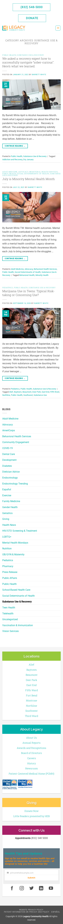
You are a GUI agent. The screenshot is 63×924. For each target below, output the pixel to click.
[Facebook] (11, 888)
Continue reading (15, 146)
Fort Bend (31, 695)
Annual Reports (31, 742)
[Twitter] (31, 888)
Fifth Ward (54, 392)
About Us (31, 737)
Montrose (31, 700)
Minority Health (41, 275)
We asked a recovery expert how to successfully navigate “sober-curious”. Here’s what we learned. (28, 62)
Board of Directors (31, 752)
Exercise (6, 495)
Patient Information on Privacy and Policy (26, 912)
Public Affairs (9, 578)
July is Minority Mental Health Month (28, 179)
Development (9, 459)
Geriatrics (7, 513)
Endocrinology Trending (15, 483)
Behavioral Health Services (16, 436)
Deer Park (36, 392)
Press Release (9, 572)
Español (6, 489)
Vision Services (10, 631)
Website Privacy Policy (31, 910)
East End (45, 392)
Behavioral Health (27, 275)
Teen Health (8, 607)
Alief (11, 392)
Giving (5, 519)
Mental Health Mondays (15, 542)
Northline (6, 395)
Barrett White (39, 75)
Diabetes (7, 465)
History (31, 763)
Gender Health (10, 507)
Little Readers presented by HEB (31, 816)
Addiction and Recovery (12, 159)
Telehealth (7, 613)
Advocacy (7, 424)
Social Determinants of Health (18, 595)
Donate (32, 18)
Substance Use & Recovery (17, 601)
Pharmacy (7, 566)
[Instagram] (21, 888)
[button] (58, 28)
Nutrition (7, 548)
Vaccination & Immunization (17, 625)
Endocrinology (10, 477)
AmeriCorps (8, 430)
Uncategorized (10, 619)
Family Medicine (11, 501)
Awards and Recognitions (31, 747)
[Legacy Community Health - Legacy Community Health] (13, 28)
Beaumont (26, 392)
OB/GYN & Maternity (13, 554)
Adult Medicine (10, 418)
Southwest (28, 395)
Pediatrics (7, 560)
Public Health (9, 584)
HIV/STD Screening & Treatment (19, 530)
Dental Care (8, 454)
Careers (31, 758)
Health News (9, 524)
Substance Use (40, 395)
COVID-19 (7, 448)
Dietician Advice (11, 471)
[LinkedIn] (41, 888)
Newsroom (31, 768)
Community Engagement (15, 442)
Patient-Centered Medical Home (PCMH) (31, 773)
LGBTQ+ (6, 536)
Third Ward (31, 715)
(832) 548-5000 (31, 7)
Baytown (18, 392)
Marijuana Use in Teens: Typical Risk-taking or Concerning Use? (28, 293)
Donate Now (31, 810)
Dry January (28, 159)
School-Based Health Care (16, 589)
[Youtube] (50, 888)
